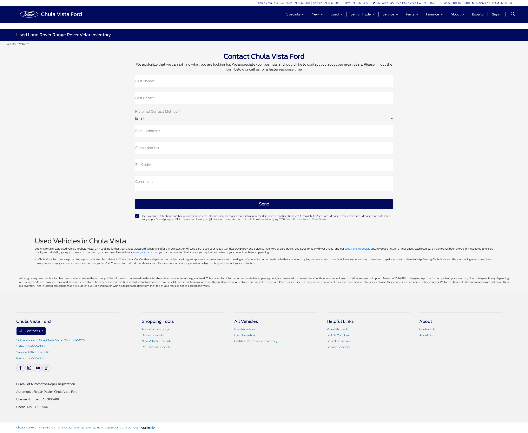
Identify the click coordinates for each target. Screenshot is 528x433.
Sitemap (79, 427)
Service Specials (338, 347)
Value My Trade (337, 329)
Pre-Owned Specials (156, 347)
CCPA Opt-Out (129, 427)
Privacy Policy (46, 427)
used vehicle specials (357, 248)
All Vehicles (246, 321)
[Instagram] (29, 368)
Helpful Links (340, 321)
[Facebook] (20, 368)
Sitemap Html (94, 427)
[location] (374, 3)
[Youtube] (38, 368)
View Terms (319, 219)
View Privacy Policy (298, 219)
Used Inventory (245, 335)
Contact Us (33, 331)
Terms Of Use (64, 427)
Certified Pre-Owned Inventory (255, 341)
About (425, 321)
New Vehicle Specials (156, 341)
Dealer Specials (153, 335)
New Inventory (244, 329)
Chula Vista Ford (26, 427)
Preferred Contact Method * (157, 111)
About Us (426, 335)
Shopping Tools (158, 321)
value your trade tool (145, 252)
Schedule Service (339, 341)
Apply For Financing (155, 329)
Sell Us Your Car (338, 335)
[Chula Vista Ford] (51, 14)
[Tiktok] (46, 368)
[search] (513, 14)
